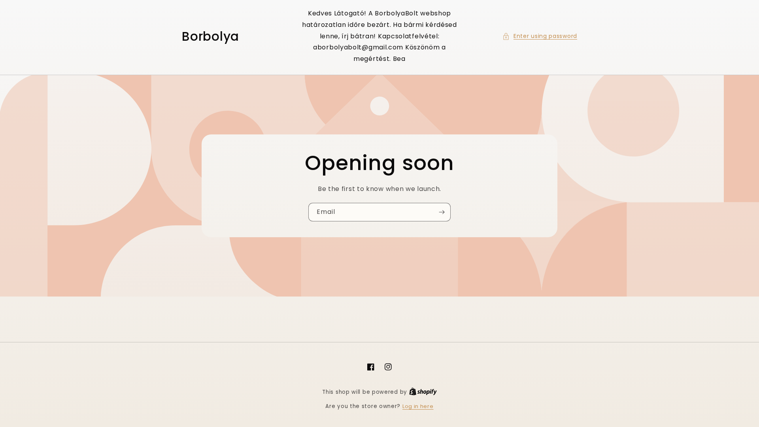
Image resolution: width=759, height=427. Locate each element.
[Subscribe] (441, 212)
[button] (539, 36)
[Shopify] (423, 392)
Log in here (418, 406)
